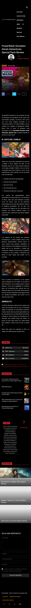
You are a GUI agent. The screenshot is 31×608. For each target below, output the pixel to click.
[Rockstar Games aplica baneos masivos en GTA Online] (26, 393)
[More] (25, 94)
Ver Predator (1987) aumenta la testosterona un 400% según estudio (12, 380)
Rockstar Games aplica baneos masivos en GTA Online (12, 393)
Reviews (4, 65)
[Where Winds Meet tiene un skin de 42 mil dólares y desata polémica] (26, 400)
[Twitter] (14, 604)
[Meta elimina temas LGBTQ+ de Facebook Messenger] (26, 407)
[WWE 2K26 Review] (26, 387)
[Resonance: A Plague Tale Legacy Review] (15, 477)
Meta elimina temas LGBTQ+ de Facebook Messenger (10, 407)
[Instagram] (9, 604)
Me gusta (25, 347)
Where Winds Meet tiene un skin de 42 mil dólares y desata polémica (12, 400)
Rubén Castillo (23, 59)
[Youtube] (20, 604)
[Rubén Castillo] (13, 57)
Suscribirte (25, 358)
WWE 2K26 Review (7, 387)
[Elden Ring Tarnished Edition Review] (15, 514)
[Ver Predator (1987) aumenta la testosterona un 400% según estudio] (26, 380)
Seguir (26, 351)
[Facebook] (4, 604)
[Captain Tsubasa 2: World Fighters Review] (15, 495)
